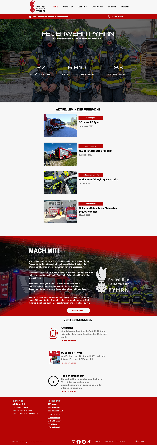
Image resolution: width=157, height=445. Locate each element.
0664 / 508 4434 (22, 407)
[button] (68, 7)
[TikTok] (89, 442)
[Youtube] (84, 442)
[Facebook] (78, 442)
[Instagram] (73, 442)
